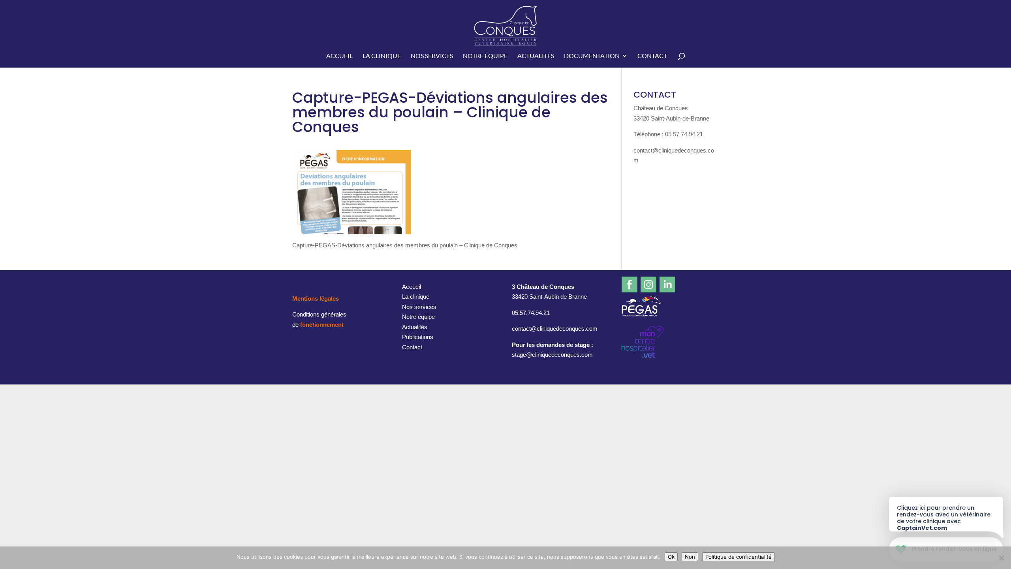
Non (690, 557)
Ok (671, 557)
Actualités (535, 56)
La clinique (382, 56)
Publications (417, 336)
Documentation (592, 56)
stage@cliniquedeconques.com (552, 354)
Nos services (432, 56)
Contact (652, 56)
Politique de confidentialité (738, 557)
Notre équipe (485, 56)
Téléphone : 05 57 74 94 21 (668, 134)
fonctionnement (322, 324)
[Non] (1001, 558)
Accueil (339, 56)
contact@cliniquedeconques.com (555, 328)
